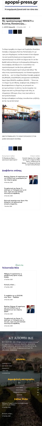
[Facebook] (10, 32)
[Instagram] (17, 353)
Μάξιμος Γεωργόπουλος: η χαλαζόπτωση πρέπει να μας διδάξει (13, 275)
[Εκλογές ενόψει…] (31, 287)
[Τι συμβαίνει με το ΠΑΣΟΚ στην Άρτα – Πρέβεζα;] (31, 298)
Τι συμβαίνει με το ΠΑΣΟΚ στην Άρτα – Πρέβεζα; (13, 296)
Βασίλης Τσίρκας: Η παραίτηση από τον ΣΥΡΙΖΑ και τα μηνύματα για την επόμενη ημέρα (16, 178)
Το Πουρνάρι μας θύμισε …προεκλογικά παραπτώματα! (9, 159)
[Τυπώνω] (20, 32)
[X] (15, 32)
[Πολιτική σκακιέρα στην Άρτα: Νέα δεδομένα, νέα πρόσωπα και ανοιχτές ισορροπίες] (33, 203)
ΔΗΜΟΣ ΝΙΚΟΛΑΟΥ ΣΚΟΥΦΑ (13, 18)
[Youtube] (28, 353)
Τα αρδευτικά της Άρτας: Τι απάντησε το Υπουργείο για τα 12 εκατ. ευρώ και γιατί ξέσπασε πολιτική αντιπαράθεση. (15, 190)
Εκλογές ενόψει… (9, 285)
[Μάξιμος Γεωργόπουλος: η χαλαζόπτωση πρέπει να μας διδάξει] (31, 277)
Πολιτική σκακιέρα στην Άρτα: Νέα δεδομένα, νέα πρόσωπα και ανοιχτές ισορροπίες (16, 202)
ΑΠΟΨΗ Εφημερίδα (9, 27)
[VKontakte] (24, 353)
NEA (3, 18)
